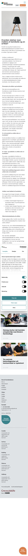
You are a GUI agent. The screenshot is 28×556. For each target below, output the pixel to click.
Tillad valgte (14, 302)
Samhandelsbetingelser (17, 486)
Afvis (14, 307)
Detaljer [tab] (14, 251)
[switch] (24, 282)
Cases (2, 398)
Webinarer (4, 400)
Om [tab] (23, 251)
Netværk (3, 402)
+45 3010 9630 (6, 407)
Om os (3, 382)
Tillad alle (14, 298)
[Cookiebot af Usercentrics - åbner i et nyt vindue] (20, 247)
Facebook (3, 389)
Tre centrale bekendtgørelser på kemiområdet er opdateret (13, 361)
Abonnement (4, 383)
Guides (3, 394)
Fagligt (3, 385)
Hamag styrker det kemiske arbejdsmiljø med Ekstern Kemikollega (14, 332)
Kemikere (3, 387)
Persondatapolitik (5, 486)
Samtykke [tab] (5, 251)
